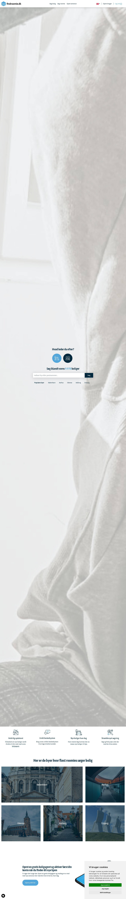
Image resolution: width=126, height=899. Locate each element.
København (51, 382)
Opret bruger (107, 4)
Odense (69, 382)
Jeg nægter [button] (105, 889)
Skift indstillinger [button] (105, 892)
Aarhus (61, 382)
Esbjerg (86, 382)
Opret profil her (30, 883)
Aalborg (78, 382)
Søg (88, 375)
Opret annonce (72, 4)
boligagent (15, 746)
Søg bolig (53, 4)
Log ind (117, 4)
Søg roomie (61, 4)
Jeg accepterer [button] (105, 885)
